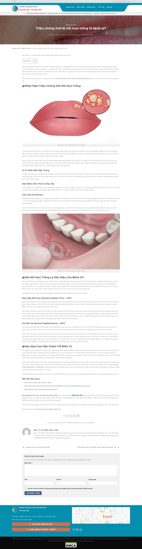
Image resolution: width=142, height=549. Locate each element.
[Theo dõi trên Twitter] (14, 1)
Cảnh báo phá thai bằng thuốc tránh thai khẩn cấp (97, 447)
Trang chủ (70, 7)
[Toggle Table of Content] (33, 61)
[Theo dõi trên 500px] (80, 529)
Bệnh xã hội (71, 25)
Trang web (92, 479)
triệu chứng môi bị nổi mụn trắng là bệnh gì (73, 78)
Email (59, 479)
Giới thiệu (81, 7)
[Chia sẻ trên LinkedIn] (78, 415)
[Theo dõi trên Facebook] (13, 1)
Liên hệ (109, 7)
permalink (91, 422)
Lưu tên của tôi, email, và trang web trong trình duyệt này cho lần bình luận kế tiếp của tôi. (60, 488)
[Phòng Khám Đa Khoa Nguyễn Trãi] (15, 7)
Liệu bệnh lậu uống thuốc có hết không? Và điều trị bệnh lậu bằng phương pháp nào (57, 386)
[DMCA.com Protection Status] (71, 545)
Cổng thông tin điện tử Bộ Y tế (48, 409)
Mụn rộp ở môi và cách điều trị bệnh (38, 382)
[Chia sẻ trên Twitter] (67, 415)
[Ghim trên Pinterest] (74, 415)
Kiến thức (91, 7)
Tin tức (101, 7)
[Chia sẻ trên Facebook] (64, 415)
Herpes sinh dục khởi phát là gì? (37, 447)
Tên (26, 479)
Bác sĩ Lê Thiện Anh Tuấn (83, 34)
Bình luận (28, 463)
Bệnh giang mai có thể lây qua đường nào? (40, 389)
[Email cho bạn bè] (71, 415)
